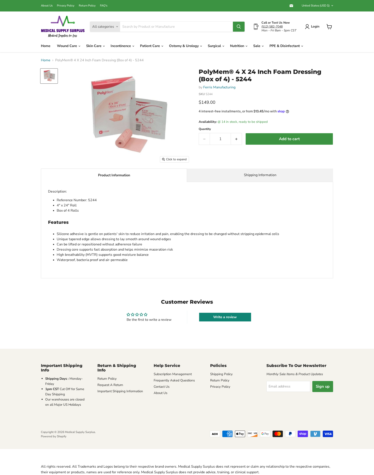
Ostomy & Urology (184, 46)
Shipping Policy (221, 374)
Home (45, 46)
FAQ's (103, 5)
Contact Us (161, 386)
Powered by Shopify (53, 436)
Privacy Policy (65, 5)
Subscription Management (173, 374)
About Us (47, 5)
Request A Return (110, 385)
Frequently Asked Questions (174, 380)
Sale (257, 46)
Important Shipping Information (120, 391)
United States (316, 6)
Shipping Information (260, 175)
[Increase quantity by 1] (236, 139)
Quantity (205, 129)
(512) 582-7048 (272, 26)
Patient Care (150, 46)
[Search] (239, 27)
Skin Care (94, 46)
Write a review (225, 317)
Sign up (323, 386)
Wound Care (67, 46)
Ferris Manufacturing (219, 87)
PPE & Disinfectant (285, 46)
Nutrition (237, 46)
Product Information (114, 175)
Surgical (215, 46)
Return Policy (87, 5)
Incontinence (121, 46)
